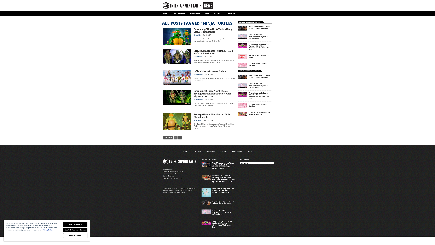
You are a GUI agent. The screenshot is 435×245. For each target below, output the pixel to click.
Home (165, 13)
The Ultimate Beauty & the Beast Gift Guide (259, 113)
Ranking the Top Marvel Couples (259, 56)
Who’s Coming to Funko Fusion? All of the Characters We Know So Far (259, 47)
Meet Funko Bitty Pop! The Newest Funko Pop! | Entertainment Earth (223, 191)
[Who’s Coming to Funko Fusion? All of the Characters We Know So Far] (242, 47)
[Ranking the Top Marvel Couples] (242, 59)
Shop (207, 13)
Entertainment (195, 13)
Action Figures (198, 57)
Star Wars (223, 151)
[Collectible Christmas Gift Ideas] (177, 84)
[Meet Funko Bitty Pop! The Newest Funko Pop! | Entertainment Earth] (206, 196)
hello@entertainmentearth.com (173, 171)
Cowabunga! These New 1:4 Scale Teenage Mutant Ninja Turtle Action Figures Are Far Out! (212, 94)
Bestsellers (218, 13)
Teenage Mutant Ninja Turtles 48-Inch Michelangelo (213, 115)
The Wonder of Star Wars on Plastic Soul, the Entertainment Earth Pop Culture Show (223, 166)
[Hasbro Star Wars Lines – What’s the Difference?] (242, 30)
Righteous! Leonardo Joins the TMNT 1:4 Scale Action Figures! (214, 52)
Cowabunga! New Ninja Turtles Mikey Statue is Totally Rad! (213, 30)
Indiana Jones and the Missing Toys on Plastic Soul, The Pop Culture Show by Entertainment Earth (223, 179)
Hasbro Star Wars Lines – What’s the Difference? (259, 27)
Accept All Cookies (75, 224)
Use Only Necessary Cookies (75, 230)
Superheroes (210, 151)
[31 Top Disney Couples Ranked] (242, 67)
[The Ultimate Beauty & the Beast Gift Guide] (242, 116)
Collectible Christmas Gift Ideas (210, 71)
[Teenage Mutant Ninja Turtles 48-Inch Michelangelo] (177, 129)
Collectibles (197, 35)
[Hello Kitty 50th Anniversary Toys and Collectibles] (242, 38)
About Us (231, 13)
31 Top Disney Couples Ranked (258, 64)
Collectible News (178, 13)
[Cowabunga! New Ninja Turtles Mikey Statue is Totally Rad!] (177, 44)
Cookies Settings (75, 235)
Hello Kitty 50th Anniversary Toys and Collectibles (258, 37)
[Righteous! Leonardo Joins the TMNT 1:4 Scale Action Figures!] (177, 64)
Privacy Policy (48, 230)
